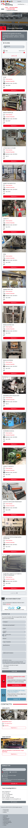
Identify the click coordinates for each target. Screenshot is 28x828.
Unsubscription (14, 772)
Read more (13, 90)
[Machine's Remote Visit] (14, 608)
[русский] (9, 1)
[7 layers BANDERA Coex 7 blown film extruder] (14, 714)
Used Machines (16, 685)
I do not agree (6, 666)
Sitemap (5, 812)
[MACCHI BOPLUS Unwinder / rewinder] (14, 102)
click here (8, 604)
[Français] (5, 1)
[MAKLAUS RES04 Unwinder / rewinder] (14, 350)
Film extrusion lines (8, 723)
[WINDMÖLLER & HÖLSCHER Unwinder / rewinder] (14, 385)
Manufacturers (6, 819)
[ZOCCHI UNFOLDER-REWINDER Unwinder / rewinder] (14, 491)
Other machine (9, 79)
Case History (5, 823)
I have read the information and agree (10, 665)
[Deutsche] (7, 1)
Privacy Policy (22, 779)
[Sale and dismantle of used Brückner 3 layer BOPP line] (14, 743)
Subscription (5, 772)
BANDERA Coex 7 (7, 721)
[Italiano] (11, 1)
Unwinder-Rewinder (10, 81)
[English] (1, 1)
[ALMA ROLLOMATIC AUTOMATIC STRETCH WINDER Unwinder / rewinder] (14, 563)
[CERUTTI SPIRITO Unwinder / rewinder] (14, 456)
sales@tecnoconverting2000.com (13, 799)
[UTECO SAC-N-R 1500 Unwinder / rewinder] (14, 137)
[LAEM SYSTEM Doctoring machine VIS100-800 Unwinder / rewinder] (14, 526)
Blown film (6, 725)
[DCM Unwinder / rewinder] (14, 67)
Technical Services (7, 821)
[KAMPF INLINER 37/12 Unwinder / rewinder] (14, 173)
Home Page (5, 815)
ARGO (7, 807)
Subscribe (13, 783)
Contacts (15, 699)
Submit (13, 671)
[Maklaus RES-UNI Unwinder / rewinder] (14, 279)
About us (5, 817)
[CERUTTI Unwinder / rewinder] (14, 208)
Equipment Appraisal (7, 822)
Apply (13, 56)
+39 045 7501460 (10, 797)
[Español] (3, 1)
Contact (4, 825)
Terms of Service (6, 780)
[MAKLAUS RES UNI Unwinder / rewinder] (14, 314)
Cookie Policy (6, 810)
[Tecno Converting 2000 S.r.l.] (8, 4)
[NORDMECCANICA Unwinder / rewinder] (14, 420)
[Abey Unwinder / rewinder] (14, 243)
